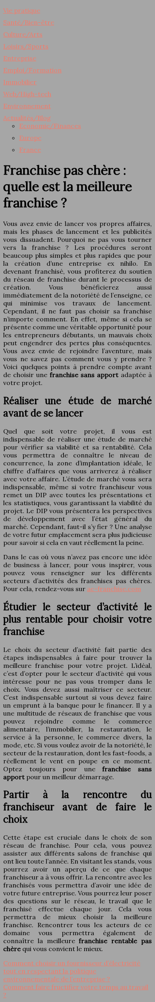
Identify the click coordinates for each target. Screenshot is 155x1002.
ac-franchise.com (114, 589)
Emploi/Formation (32, 70)
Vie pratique (21, 10)
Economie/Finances (50, 126)
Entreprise (19, 58)
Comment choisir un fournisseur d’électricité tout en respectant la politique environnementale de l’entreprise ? (71, 971)
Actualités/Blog (27, 118)
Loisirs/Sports (25, 46)
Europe (30, 138)
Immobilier (20, 82)
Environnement (27, 106)
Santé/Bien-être (28, 22)
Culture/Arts (23, 34)
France (30, 150)
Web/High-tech (27, 94)
